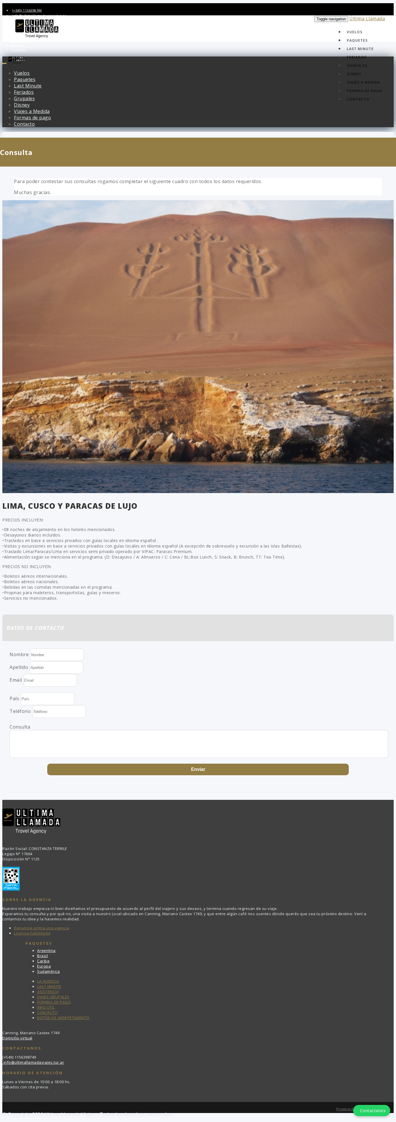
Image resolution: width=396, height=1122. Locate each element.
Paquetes (357, 40)
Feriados (356, 57)
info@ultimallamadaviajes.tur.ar (33, 1062)
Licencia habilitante (32, 933)
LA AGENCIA (48, 981)
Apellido (19, 667)
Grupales (357, 65)
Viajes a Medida (363, 82)
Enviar (198, 769)
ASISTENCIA (48, 991)
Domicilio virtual (17, 1038)
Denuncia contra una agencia (42, 928)
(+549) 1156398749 (27, 10)
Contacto (18, 49)
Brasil (42, 955)
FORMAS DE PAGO (54, 1002)
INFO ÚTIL (46, 1007)
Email (16, 680)
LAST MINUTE (49, 986)
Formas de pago (364, 90)
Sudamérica (48, 971)
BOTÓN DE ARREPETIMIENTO (63, 1017)
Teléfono (20, 711)
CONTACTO (47, 1012)
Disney (354, 74)
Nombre (19, 654)
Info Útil (18, 45)
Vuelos (354, 32)
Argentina (46, 950)
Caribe (43, 961)
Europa (44, 966)
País (14, 698)
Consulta (20, 727)
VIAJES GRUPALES (53, 996)
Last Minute (360, 48)
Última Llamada (367, 18)
